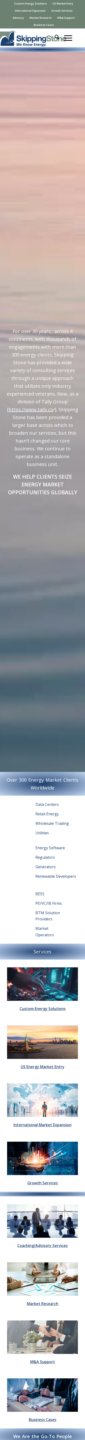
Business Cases (44, 25)
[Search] (54, 37)
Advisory (18, 17)
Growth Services (61, 10)
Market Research (41, 17)
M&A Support (66, 17)
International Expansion (30, 10)
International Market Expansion (42, 1124)
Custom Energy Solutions (30, 3)
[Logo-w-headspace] (36, 37)
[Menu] (65, 37)
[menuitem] (30, 3)
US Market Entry (62, 3)
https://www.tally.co (30, 409)
